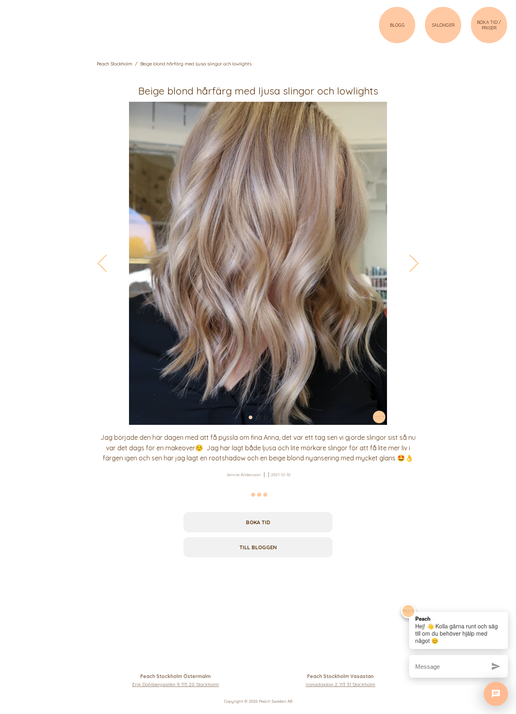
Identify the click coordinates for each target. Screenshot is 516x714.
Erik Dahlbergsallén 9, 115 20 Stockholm (175, 684)
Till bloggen (258, 547)
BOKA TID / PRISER (489, 25)
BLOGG (397, 25)
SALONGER (443, 25)
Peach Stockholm (114, 64)
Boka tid (258, 522)
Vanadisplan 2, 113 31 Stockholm (340, 684)
